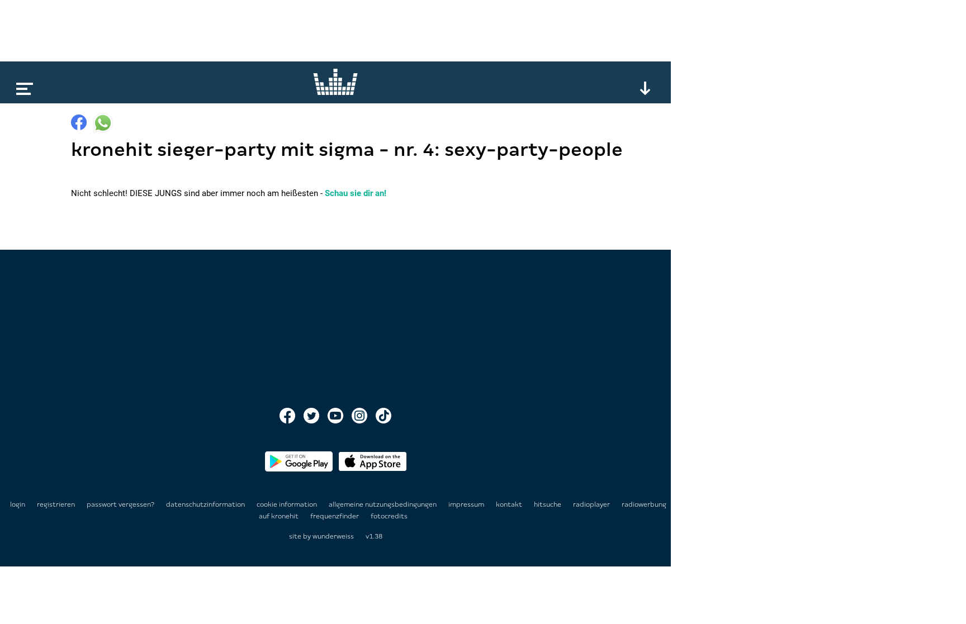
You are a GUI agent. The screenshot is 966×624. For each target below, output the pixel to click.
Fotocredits (389, 516)
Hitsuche (548, 504)
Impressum (467, 504)
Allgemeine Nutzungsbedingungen (383, 504)
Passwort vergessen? (120, 504)
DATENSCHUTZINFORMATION (206, 504)
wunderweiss (333, 536)
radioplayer (592, 504)
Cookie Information (288, 504)
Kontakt (510, 504)
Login (17, 504)
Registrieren (56, 504)
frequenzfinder (335, 516)
